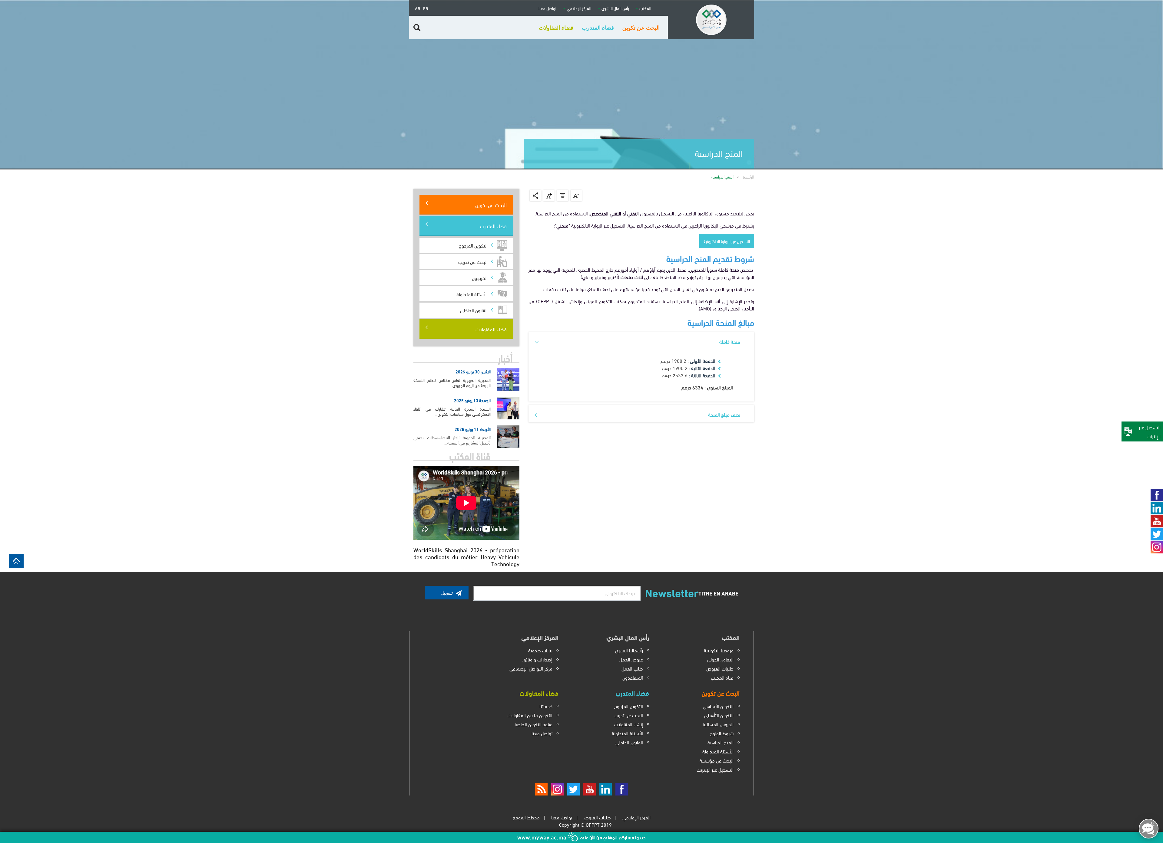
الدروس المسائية (718, 724)
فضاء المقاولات (491, 328)
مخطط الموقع (526, 817)
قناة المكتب (722, 677)
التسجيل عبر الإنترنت (715, 769)
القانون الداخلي (629, 742)
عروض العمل (631, 659)
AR (417, 8)
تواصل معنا (547, 8)
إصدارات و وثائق (537, 659)
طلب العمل (632, 668)
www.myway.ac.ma (542, 837)
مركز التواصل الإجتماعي (530, 668)
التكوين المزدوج (628, 705)
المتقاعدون (632, 677)
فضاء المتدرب (493, 225)
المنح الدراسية (720, 742)
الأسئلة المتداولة (718, 751)
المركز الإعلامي (636, 817)
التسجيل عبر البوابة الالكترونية (727, 241)
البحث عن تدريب (473, 261)
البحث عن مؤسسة (717, 760)
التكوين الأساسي (718, 705)
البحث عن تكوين (491, 204)
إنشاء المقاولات (628, 724)
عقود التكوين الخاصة (533, 724)
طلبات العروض (720, 668)
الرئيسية (748, 176)
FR (425, 8)
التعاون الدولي (720, 659)
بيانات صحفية (540, 650)
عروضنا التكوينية (719, 650)
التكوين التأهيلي (719, 714)
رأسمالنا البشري (629, 650)
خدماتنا (545, 705)
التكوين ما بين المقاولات (530, 714)
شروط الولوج (722, 733)
